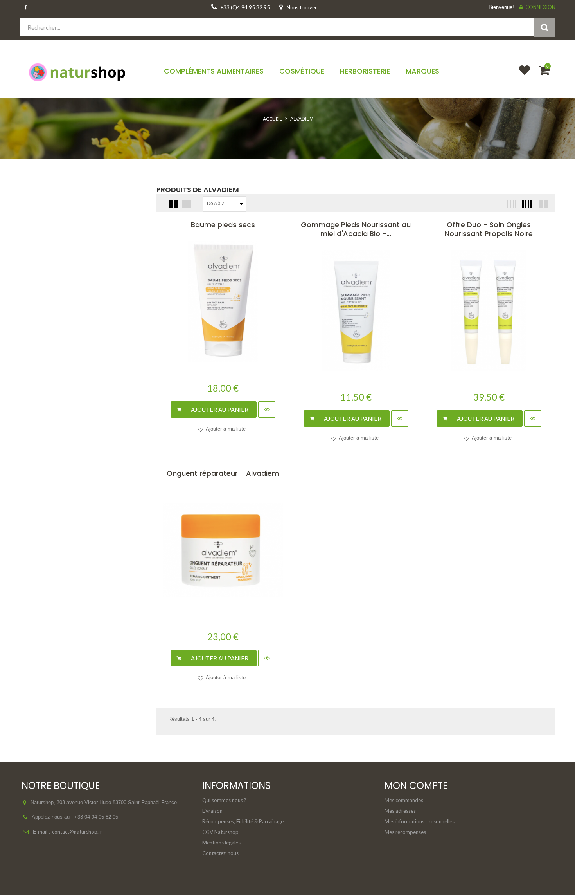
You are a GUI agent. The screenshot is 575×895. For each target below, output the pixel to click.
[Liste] (186, 204)
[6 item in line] (510, 204)
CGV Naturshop (220, 832)
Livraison (212, 811)
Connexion (540, 7)
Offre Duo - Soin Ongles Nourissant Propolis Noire (489, 229)
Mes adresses (400, 811)
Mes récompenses (405, 832)
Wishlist (521, 75)
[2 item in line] (542, 204)
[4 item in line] (526, 204)
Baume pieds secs (223, 224)
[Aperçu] (266, 409)
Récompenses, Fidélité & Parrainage (243, 821)
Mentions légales (221, 842)
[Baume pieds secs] (223, 301)
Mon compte (416, 785)
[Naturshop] (82, 71)
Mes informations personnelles (420, 821)
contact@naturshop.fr (77, 831)
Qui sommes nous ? (224, 800)
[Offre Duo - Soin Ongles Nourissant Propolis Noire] (489, 310)
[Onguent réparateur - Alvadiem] (223, 550)
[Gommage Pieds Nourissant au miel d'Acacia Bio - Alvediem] (356, 310)
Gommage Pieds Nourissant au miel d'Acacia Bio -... (356, 229)
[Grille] (173, 204)
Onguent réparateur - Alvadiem (223, 473)
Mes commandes (404, 800)
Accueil (272, 119)
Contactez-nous (220, 853)
